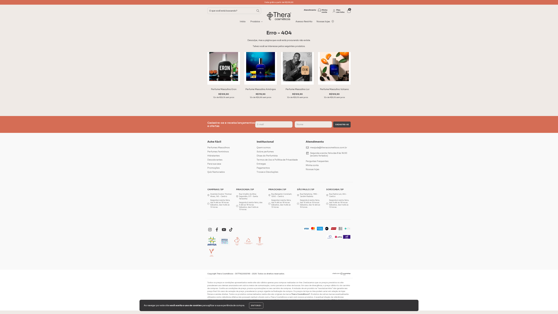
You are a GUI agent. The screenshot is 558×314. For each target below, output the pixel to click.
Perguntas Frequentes (317, 161)
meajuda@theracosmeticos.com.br (328, 147)
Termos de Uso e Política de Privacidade (277, 159)
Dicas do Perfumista (267, 155)
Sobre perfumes (265, 151)
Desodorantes (214, 159)
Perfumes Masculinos (218, 147)
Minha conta (312, 165)
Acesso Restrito (304, 21)
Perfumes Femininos (218, 151)
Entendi (256, 305)
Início (243, 21)
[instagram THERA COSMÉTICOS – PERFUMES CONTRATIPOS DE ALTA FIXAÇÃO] (209, 229)
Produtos (255, 21)
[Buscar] (258, 11)
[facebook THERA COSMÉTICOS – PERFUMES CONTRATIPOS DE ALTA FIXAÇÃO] (216, 229)
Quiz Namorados (216, 172)
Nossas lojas (312, 169)
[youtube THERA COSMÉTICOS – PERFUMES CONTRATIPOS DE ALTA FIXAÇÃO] (223, 229)
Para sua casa (214, 164)
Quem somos (264, 147)
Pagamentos (263, 168)
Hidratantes (213, 155)
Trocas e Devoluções (267, 172)
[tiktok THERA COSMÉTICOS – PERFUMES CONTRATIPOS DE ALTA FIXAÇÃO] (230, 229)
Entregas (261, 164)
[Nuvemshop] (341, 275)
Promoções (213, 168)
